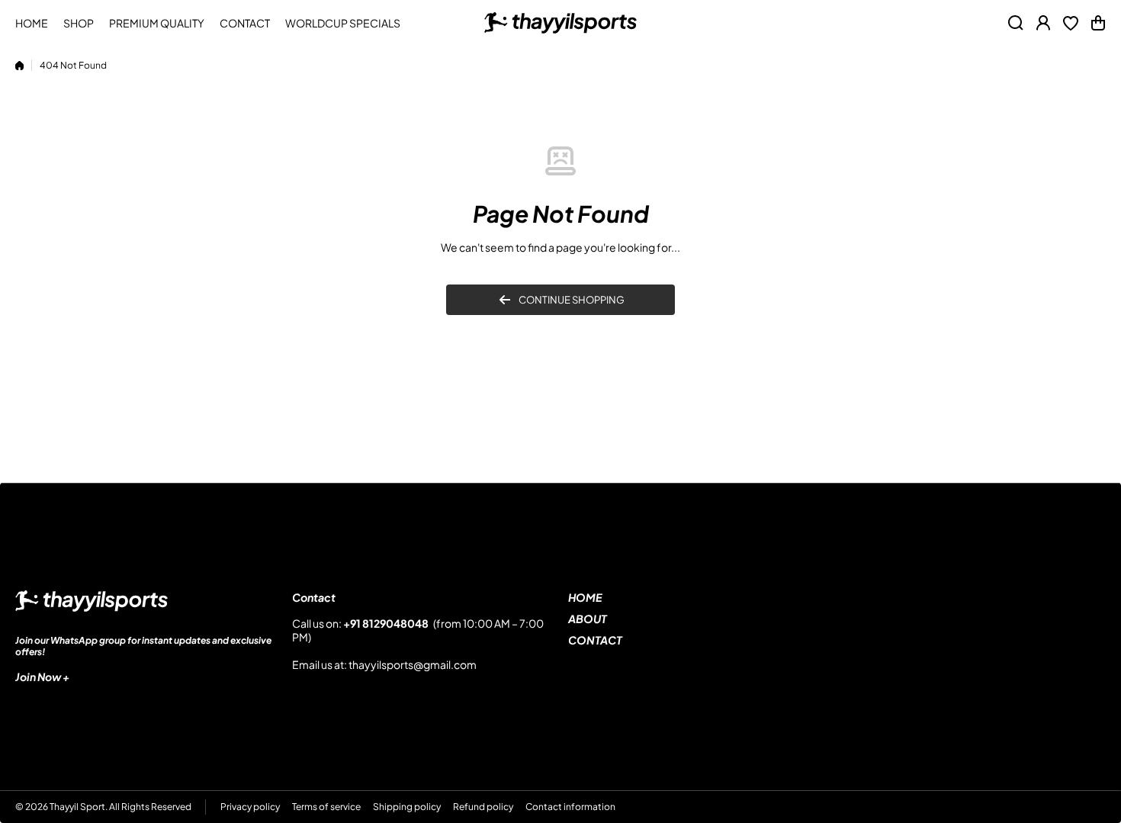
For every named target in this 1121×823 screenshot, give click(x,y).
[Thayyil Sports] (560, 23)
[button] (1098, 23)
